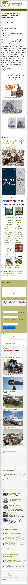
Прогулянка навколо (8, 575)
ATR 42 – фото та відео (9, 427)
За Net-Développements (8, 579)
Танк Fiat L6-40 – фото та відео (15, 513)
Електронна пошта (6, 315)
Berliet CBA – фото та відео (10, 374)
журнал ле (11, 577)
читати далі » (5, 498)
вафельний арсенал (7, 275)
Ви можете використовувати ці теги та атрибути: (13, 299)
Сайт (4, 322)
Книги (8, 273)
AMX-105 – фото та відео (9, 391)
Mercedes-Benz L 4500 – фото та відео (15, 493)
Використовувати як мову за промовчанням (12, 351)
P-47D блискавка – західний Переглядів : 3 (13, 536)
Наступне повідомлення (17, 341)
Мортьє (18, 273)
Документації (6, 573)
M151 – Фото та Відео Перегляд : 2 (11, 537)
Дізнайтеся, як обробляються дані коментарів (11, 337)
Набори (16, 577)
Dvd (18, 575)
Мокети (12, 573)
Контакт (5, 577)
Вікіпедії (13, 68)
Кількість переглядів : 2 (13, 538)
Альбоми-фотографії (19, 573)
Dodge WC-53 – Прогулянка (10, 409)
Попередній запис (8, 344)
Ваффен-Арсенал (17, 271)
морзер (13, 273)
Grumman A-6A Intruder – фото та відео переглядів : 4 (12, 534)
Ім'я (3, 310)
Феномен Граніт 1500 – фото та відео (13, 445)
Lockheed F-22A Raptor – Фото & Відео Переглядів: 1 (12, 547)
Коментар (4, 285)
